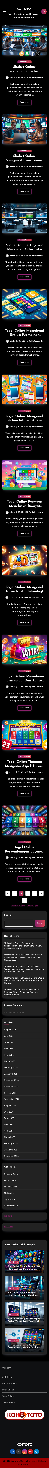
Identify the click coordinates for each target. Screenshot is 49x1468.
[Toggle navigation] (4, 11)
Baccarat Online (11, 1174)
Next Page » (32, 906)
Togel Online (24, 325)
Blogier (43, 1461)
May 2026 (8, 1049)
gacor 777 (8, 1227)
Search (8, 915)
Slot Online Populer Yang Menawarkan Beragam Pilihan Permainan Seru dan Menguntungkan (21, 992)
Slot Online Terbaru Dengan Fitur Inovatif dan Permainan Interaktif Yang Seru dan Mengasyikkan (23, 957)
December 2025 (11, 1080)
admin (12, 77)
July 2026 (9, 1036)
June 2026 (9, 1042)
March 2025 (9, 1137)
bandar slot (9, 1216)
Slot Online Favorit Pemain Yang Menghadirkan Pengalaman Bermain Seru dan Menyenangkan (23, 946)
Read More (24, 102)
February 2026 (11, 1067)
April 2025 (9, 1131)
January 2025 (10, 1150)
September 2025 (11, 1099)
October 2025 (10, 1093)
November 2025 (11, 1086)
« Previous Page (18, 906)
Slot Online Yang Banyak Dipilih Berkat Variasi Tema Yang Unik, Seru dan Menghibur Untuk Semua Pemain (24, 969)
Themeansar (25, 1464)
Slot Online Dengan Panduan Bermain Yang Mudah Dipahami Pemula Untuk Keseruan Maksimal (24, 980)
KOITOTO (24, 9)
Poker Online (10, 1180)
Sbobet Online (24, 62)
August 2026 (10, 1030)
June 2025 (9, 1118)
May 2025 (8, 1124)
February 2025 (11, 1143)
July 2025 (8, 1112)
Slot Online (9, 1193)
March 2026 (9, 1061)
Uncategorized (11, 1206)
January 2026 (10, 1074)
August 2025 (10, 1105)
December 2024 (11, 1156)
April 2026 (9, 1055)
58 (41, 893)
